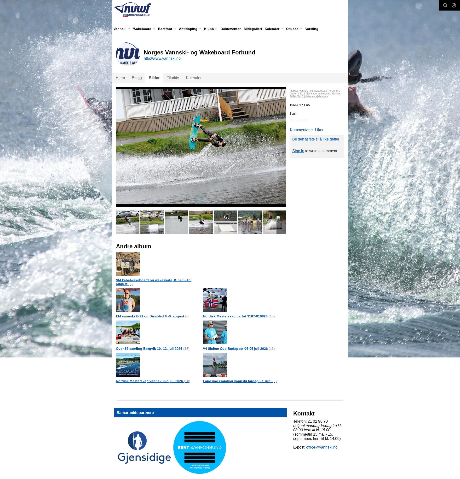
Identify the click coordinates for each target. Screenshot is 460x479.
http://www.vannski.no (162, 58)
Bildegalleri (252, 29)
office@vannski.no (322, 447)
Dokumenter (231, 29)
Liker (319, 130)
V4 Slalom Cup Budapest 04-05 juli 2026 (239, 348)
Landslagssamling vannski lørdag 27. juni (240, 381)
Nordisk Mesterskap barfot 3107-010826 (239, 316)
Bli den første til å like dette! (315, 139)
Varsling (311, 29)
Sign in (298, 151)
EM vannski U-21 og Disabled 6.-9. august (153, 316)
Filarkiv (173, 78)
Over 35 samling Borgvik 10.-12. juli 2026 (153, 348)
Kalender (193, 78)
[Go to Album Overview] (128, 264)
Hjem (120, 78)
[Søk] (445, 5)
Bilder (154, 78)
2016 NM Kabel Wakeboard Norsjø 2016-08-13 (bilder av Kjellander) (315, 95)
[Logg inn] (453, 5)
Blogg (137, 78)
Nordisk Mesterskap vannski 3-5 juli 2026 (153, 381)
